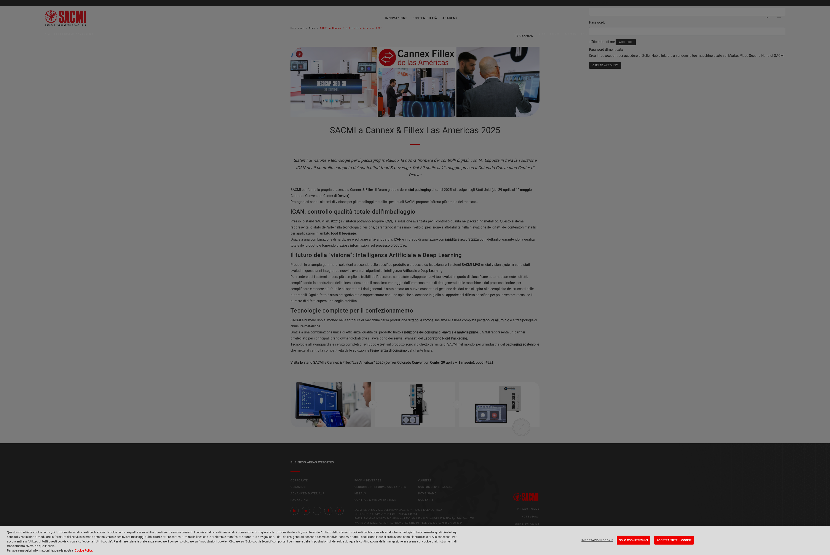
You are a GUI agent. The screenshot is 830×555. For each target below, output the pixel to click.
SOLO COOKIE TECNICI (633, 540)
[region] (415, 540)
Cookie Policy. (84, 550)
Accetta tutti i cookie (674, 540)
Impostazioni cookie (597, 540)
